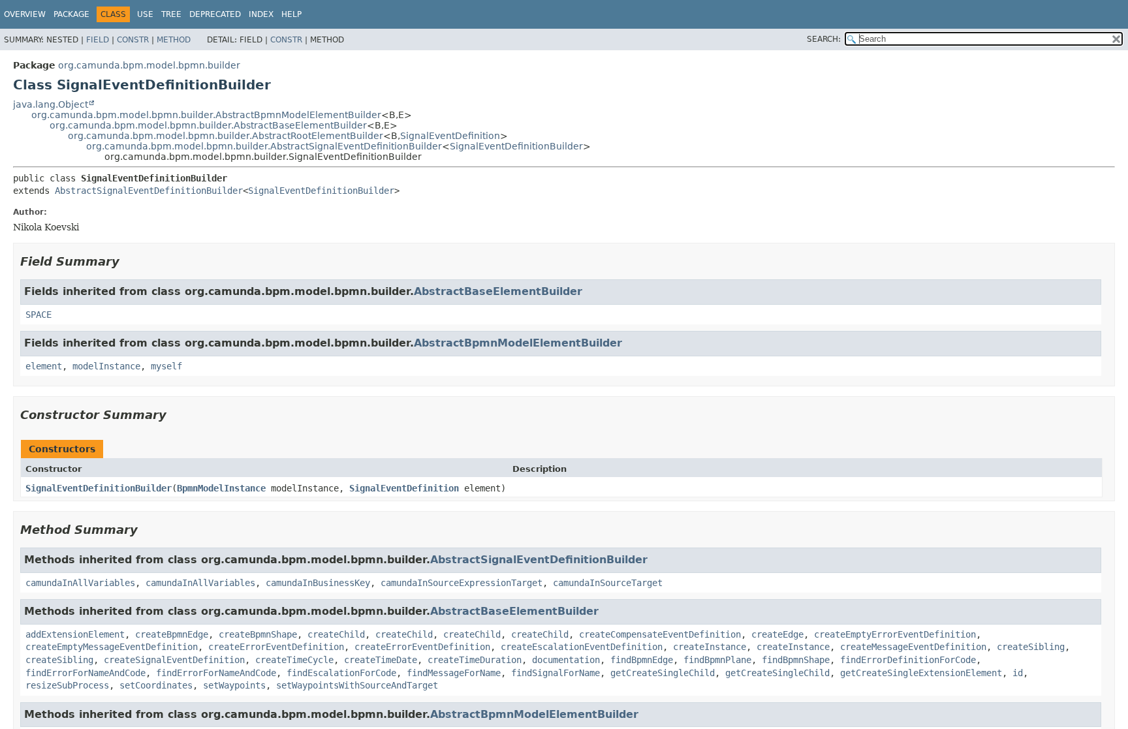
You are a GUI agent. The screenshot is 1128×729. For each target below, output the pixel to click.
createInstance (709, 647)
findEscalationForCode (341, 673)
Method (174, 39)
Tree (171, 14)
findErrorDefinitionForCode (908, 660)
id (1017, 673)
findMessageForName (454, 673)
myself (166, 366)
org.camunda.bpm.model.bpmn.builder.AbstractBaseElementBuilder (208, 125)
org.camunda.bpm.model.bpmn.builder (149, 65)
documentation (566, 660)
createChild (336, 634)
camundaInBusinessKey (318, 583)
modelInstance (106, 366)
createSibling (1031, 647)
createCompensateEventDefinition (660, 634)
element (43, 366)
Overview (25, 14)
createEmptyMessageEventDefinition (111, 647)
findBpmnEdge (641, 660)
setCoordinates (156, 685)
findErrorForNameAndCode (85, 673)
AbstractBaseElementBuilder (498, 291)
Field (97, 39)
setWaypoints (234, 685)
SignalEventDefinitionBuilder (516, 146)
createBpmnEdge (171, 634)
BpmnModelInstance (221, 488)
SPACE (38, 314)
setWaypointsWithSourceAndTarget (357, 685)
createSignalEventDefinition (174, 660)
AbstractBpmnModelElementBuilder (518, 343)
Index (261, 14)
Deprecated (215, 14)
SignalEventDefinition (450, 136)
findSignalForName (555, 673)
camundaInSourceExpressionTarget (461, 583)
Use (145, 14)
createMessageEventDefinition (913, 647)
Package (71, 14)
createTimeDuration (475, 660)
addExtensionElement (75, 634)
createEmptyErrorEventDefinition (895, 634)
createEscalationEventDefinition (582, 647)
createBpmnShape (258, 634)
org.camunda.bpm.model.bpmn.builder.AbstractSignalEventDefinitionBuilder (264, 146)
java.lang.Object (50, 104)
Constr (133, 39)
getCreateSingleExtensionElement (921, 673)
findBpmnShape (796, 660)
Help (291, 14)
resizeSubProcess (67, 685)
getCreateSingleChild (662, 673)
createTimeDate (380, 660)
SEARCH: (824, 39)
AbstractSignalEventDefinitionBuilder (149, 190)
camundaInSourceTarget (608, 583)
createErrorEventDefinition (276, 647)
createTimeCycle (294, 660)
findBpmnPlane (717, 660)
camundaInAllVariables (80, 583)
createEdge (777, 634)
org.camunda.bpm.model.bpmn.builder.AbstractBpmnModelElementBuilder (206, 115)
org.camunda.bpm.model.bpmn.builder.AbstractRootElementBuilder (225, 136)
